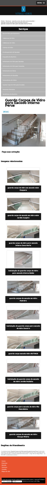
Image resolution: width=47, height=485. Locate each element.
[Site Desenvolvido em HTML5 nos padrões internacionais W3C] (17, 481)
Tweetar (6, 112)
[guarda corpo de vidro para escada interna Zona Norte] (23, 232)
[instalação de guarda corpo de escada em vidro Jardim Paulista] (23, 368)
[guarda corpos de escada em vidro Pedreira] (23, 287)
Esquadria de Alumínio (9, 57)
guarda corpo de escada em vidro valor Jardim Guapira (23, 216)
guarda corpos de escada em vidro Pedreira (23, 299)
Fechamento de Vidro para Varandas (13, 66)
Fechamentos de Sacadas (10, 75)
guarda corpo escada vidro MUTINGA (23, 354)
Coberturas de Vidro (8, 38)
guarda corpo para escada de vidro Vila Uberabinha (23, 408)
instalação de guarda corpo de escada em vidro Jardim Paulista (23, 380)
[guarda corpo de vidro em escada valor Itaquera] (23, 176)
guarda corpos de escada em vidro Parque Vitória (23, 435)
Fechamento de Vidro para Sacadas (13, 61)
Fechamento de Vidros (9, 71)
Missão (4, 465)
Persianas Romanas (9, 89)
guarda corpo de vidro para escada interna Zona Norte (23, 244)
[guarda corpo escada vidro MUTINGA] (23, 342)
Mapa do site (6, 471)
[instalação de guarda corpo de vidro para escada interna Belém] (23, 259)
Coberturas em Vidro (9, 43)
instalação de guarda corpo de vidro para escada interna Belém (23, 272)
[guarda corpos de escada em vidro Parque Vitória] (23, 423)
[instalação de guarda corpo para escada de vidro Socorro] (23, 315)
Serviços (23, 29)
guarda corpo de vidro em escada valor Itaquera (23, 189)
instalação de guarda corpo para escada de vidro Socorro (23, 327)
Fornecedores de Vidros (10, 80)
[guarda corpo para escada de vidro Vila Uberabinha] (23, 395)
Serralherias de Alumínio (10, 94)
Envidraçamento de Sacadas (11, 52)
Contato (4, 469)
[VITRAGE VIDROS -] (23, 10)
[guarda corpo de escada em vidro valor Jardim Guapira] (23, 204)
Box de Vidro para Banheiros (11, 33)
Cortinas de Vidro (8, 47)
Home (3, 461)
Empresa (4, 463)
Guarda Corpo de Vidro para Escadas (14, 85)
